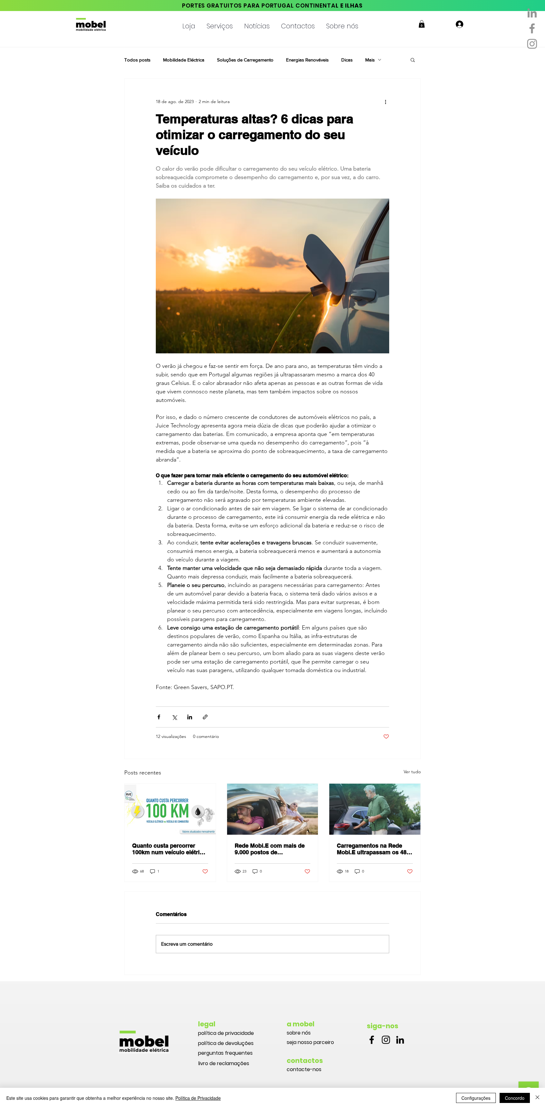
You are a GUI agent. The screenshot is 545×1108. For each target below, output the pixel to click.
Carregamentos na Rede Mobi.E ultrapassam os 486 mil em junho (373, 849)
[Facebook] (532, 28)
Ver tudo (412, 771)
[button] (189, 23)
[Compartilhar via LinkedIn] (190, 717)
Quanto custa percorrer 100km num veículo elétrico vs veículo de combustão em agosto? (169, 849)
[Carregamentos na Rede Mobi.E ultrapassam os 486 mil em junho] (374, 809)
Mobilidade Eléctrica (183, 59)
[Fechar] (537, 1098)
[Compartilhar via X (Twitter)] (174, 717)
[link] (422, 24)
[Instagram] (532, 43)
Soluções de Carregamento (245, 59)
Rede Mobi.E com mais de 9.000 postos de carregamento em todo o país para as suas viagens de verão (270, 849)
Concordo (514, 1098)
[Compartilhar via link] (205, 717)
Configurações (475, 1098)
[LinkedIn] (400, 1039)
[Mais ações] (385, 101)
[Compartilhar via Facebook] (159, 717)
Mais (370, 59)
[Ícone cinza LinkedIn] (532, 13)
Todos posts (137, 59)
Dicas (347, 59)
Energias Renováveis (307, 59)
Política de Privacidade (198, 1098)
